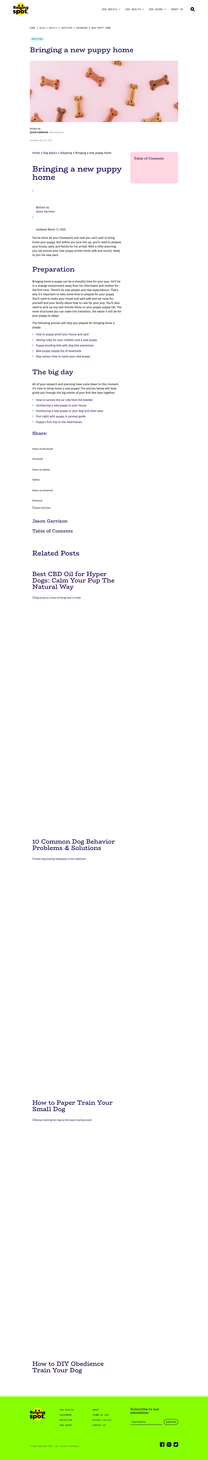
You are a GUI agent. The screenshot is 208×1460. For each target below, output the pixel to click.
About (95, 1409)
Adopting (66, 27)
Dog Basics (109, 9)
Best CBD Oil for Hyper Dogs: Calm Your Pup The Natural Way (73, 580)
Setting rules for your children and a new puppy (66, 340)
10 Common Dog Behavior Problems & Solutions (73, 845)
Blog (42, 27)
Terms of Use (100, 1414)
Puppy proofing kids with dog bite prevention (65, 345)
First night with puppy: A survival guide (61, 416)
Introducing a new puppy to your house (61, 405)
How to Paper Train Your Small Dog (72, 1106)
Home (32, 27)
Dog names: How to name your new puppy (63, 356)
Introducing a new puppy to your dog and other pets (69, 411)
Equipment (66, 1414)
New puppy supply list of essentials (58, 351)
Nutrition (66, 1419)
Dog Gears (156, 9)
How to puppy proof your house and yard (62, 334)
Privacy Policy (101, 1419)
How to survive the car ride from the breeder (64, 400)
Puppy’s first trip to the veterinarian (59, 422)
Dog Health (133, 9)
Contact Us (99, 1425)
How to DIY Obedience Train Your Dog (68, 1367)
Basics (53, 27)
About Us (177, 9)
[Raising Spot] (37, 1414)
